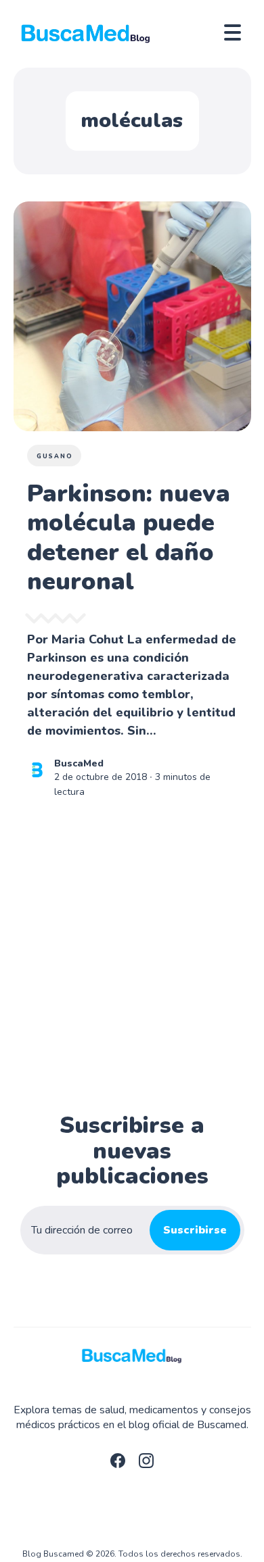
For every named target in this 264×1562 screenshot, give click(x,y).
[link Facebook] (117, 1464)
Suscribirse (195, 1230)
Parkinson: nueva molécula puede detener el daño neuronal (128, 537)
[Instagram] (146, 1464)
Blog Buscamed (53, 1553)
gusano (55, 456)
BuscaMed (79, 763)
